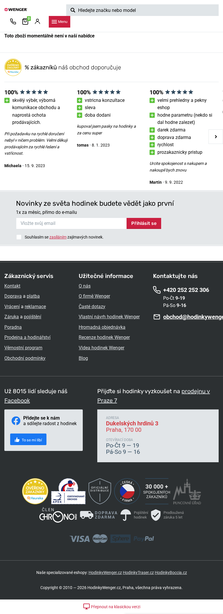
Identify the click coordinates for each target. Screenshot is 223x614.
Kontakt (12, 286)
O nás (85, 286)
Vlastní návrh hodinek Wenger (109, 316)
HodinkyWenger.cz (105, 572)
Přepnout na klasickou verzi (115, 606)
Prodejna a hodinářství (27, 337)
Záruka (11, 316)
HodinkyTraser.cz (138, 572)
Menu (62, 21)
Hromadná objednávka (102, 327)
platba (33, 296)
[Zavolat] (13, 21)
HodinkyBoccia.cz (171, 572)
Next (215, 136)
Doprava (13, 296)
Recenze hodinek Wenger (104, 337)
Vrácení (12, 306)
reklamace (35, 306)
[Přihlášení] (37, 21)
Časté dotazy (92, 306)
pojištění (32, 316)
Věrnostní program (23, 348)
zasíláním (57, 237)
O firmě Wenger (94, 296)
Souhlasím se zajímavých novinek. (64, 237)
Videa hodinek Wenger (101, 348)
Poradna (13, 327)
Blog (83, 358)
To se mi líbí (31, 440)
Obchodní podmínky (25, 358)
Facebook (17, 400)
